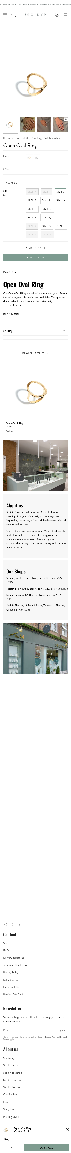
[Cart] (65, 15)
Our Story (9, 1058)
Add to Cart (46, 1148)
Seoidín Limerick (12, 1080)
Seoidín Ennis (10, 1065)
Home (6, 138)
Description (9, 272)
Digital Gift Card (12, 987)
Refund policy (10, 980)
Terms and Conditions (15, 965)
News (6, 1102)
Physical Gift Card (13, 994)
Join (62, 1030)
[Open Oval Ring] (60, 124)
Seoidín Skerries (11, 1087)
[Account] (57, 15)
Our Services (10, 1094)
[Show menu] (5, 15)
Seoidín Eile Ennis (12, 1073)
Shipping (7, 331)
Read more (11, 314)
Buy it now (35, 257)
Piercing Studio (11, 1117)
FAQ (6, 950)
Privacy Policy (10, 972)
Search (6, 943)
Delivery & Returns (13, 958)
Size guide (8, 1109)
